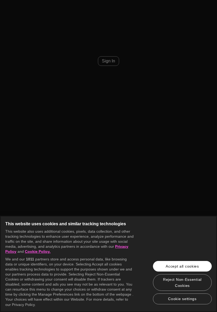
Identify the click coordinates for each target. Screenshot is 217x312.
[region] (108, 264)
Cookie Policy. (38, 251)
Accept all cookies (182, 266)
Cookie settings (182, 299)
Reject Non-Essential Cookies (182, 282)
